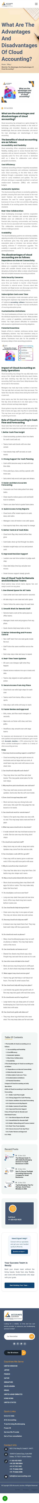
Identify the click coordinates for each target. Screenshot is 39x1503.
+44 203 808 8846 (16, 1463)
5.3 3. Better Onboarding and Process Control (20, 1123)
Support (35, 1490)
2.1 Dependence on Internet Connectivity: (19, 1069)
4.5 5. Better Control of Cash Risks (16, 1106)
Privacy (26, 1490)
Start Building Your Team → (19, 1285)
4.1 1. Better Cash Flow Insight (15, 1095)
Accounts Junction (11, 741)
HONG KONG (8, 1398)
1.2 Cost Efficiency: (12, 1052)
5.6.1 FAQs (8, 1134)
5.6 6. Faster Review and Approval (16, 1131)
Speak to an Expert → (19, 1251)
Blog (8, 64)
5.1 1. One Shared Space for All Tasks (17, 1117)
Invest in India (9, 1416)
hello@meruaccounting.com (20, 1476)
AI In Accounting (10, 1420)
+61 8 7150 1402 (16, 1466)
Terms (17, 1490)
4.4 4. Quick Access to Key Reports (16, 1103)
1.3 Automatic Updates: (13, 1055)
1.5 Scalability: (10, 1061)
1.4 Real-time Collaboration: (14, 1058)
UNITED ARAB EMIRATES (13, 1394)
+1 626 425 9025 (14, 1220)
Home (4, 64)
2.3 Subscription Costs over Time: (16, 1075)
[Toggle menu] (36, 3)
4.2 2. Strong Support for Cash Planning (18, 1097)
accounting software (17, 302)
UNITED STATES (10, 1402)
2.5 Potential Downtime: (13, 1080)
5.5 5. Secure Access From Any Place (17, 1129)
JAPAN (6, 1370)
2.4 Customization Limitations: (15, 1078)
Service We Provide (11, 1432)
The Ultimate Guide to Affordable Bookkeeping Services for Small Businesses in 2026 (24, 1161)
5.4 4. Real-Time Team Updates (15, 1126)
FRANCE (7, 1374)
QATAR (6, 1378)
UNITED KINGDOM (10, 1366)
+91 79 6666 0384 (16, 1469)
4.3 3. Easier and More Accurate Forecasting (20, 1100)
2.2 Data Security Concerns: (14, 1072)
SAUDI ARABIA (9, 1386)
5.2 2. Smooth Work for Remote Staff (17, 1120)
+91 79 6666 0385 (16, 1472)
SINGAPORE (8, 1382)
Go (32, 1336)
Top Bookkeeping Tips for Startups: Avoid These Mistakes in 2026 (24, 1187)
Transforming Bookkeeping (14, 1424)
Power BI (7, 1428)
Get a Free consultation (13, 1436)
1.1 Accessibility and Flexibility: (16, 1049)
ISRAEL (6, 1390)
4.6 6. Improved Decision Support (16, 1109)
